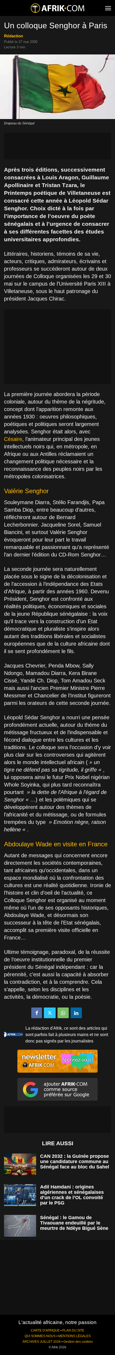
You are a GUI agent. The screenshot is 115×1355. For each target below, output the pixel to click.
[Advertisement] (57, 146)
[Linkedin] (76, 1013)
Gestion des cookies (78, 1342)
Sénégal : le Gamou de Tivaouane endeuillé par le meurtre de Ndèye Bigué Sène (74, 1223)
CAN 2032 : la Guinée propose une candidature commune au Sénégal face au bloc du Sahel (74, 1161)
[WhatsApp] (63, 1013)
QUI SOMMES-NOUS (40, 1336)
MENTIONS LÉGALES (74, 1336)
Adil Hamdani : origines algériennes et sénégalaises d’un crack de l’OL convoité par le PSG (72, 1195)
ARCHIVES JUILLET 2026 (41, 1342)
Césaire (13, 439)
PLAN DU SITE (73, 1330)
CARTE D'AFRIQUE (45, 1330)
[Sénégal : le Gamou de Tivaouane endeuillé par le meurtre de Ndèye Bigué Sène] (20, 1226)
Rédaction (13, 36)
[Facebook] (36, 1013)
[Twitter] (50, 1013)
